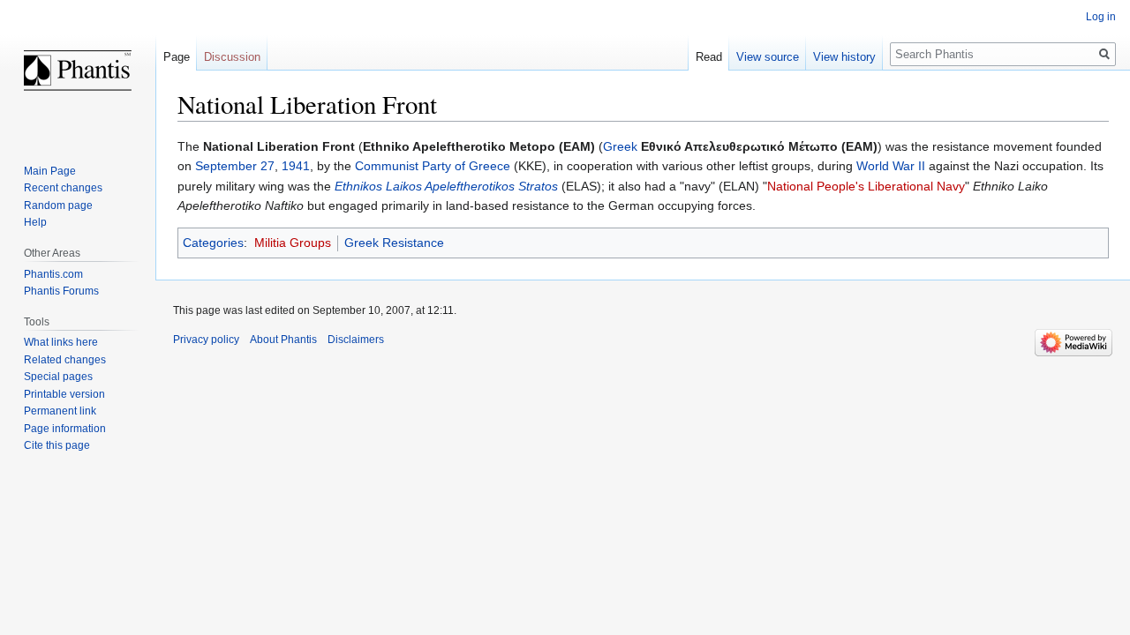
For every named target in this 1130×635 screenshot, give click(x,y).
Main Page (50, 171)
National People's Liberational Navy (866, 186)
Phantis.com (53, 274)
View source (767, 57)
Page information (65, 428)
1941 (296, 166)
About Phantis (283, 339)
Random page (58, 205)
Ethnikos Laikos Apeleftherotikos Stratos (446, 186)
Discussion (232, 57)
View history (844, 57)
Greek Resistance (394, 242)
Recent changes (63, 188)
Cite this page (57, 445)
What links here (61, 342)
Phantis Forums (61, 291)
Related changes (65, 360)
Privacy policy (206, 339)
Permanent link (60, 411)
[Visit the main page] (77, 70)
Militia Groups (292, 242)
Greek (620, 146)
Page (176, 57)
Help (35, 222)
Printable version (64, 394)
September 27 (235, 166)
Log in (1101, 17)
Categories (213, 242)
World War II (890, 166)
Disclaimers (356, 339)
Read (709, 57)
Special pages (58, 376)
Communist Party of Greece (432, 166)
